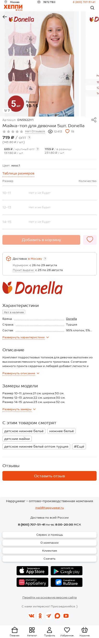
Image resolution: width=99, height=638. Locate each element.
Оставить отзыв (49, 476)
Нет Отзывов (35, 131)
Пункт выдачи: (23, 270)
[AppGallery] (32, 582)
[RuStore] (66, 582)
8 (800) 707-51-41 (84, 2)
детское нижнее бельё (23, 431)
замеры (16, 409)
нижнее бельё (61, 431)
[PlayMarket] (66, 570)
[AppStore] (32, 570)
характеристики (23, 337)
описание (18, 373)
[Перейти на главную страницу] (13, 8)
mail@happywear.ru (49, 507)
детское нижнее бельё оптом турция (36, 446)
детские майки (17, 439)
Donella (71, 318)
